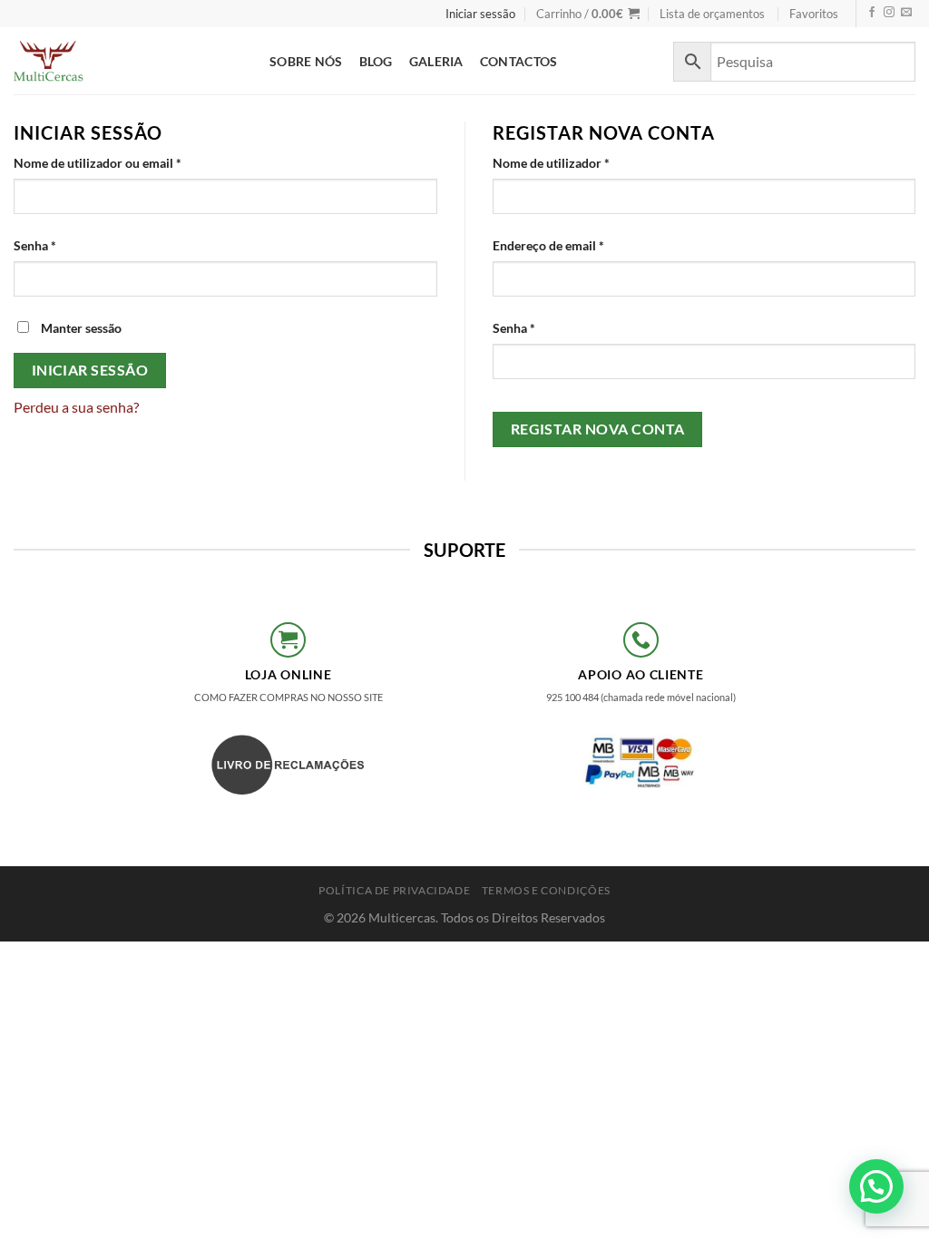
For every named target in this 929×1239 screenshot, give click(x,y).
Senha (68, 245)
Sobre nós (306, 61)
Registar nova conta (598, 429)
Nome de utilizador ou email (131, 162)
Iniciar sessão (90, 370)
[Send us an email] (906, 13)
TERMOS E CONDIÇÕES (546, 890)
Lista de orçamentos (712, 13)
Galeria (436, 61)
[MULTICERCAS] (128, 60)
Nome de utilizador (584, 162)
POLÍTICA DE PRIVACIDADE (394, 890)
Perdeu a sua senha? (76, 406)
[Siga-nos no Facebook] (871, 13)
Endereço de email (581, 245)
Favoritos (813, 13)
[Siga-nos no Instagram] (889, 13)
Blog (376, 61)
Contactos (519, 61)
